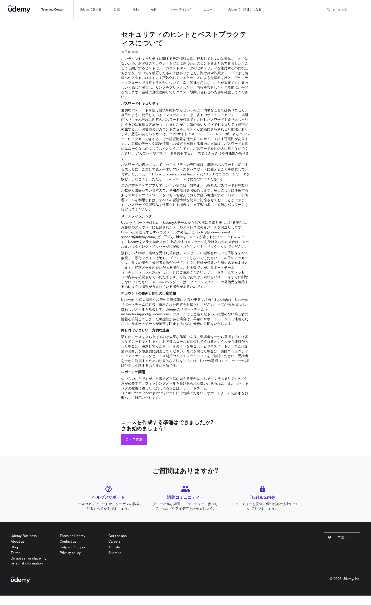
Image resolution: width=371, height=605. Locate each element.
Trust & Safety (262, 497)
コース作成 (134, 439)
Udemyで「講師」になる (245, 9)
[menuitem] (342, 537)
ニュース (209, 9)
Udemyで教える (91, 9)
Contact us (68, 541)
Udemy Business (24, 536)
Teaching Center (52, 9)
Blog (14, 547)
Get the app (117, 536)
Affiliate (114, 547)
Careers (114, 541)
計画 (117, 9)
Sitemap (114, 553)
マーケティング (180, 9)
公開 (154, 9)
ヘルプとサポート (108, 497)
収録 (136, 9)
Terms (15, 553)
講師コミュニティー (185, 497)
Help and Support (73, 547)
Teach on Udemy (72, 536)
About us (17, 541)
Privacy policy (70, 553)
